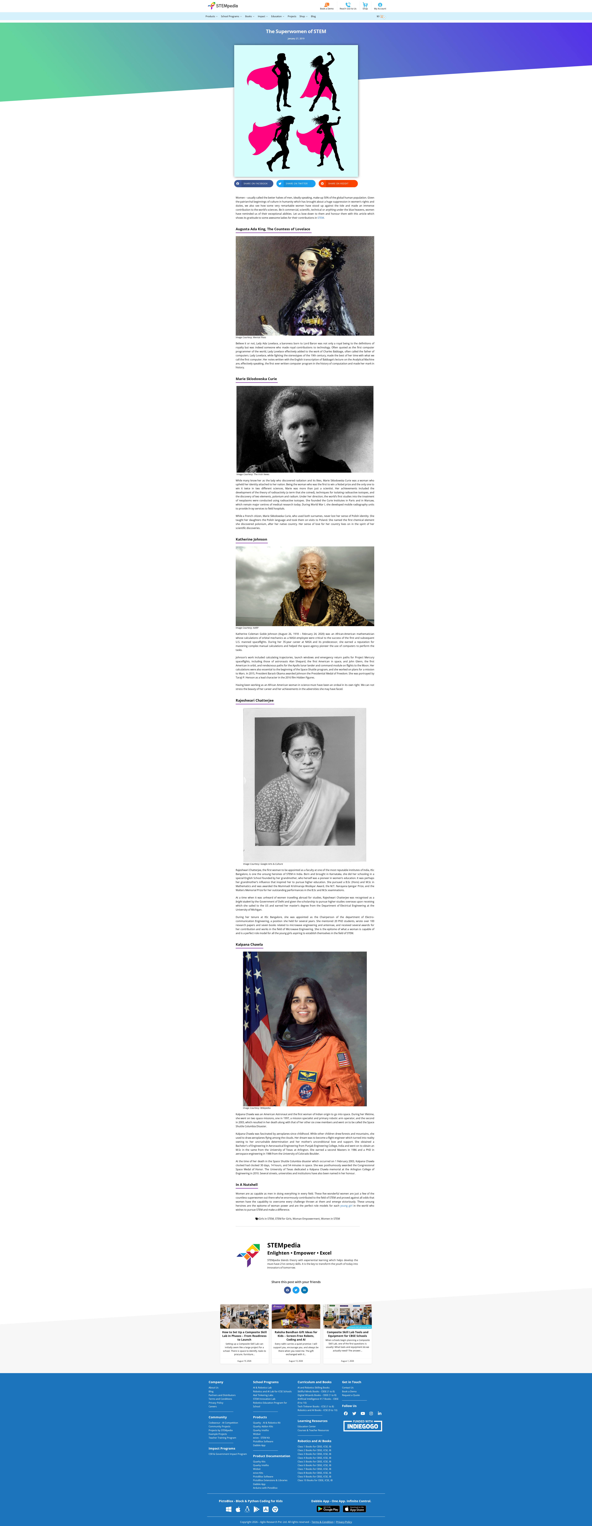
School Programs (266, 1382)
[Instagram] (371, 1413)
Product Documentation (271, 1456)
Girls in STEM (266, 1218)
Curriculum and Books (315, 1382)
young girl (346, 1205)
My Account (380, 8)
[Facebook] (346, 1413)
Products (260, 1417)
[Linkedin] (380, 1413)
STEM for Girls (283, 1218)
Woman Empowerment (306, 1218)
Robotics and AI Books (314, 1441)
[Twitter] (354, 1413)
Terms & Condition (323, 1522)
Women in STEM (330, 1218)
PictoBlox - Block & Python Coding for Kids (251, 1501)
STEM (321, 217)
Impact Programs (222, 1448)
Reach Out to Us (348, 8)
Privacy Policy (344, 1522)
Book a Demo (327, 8)
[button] (253, 183)
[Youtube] (363, 1413)
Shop (365, 8)
